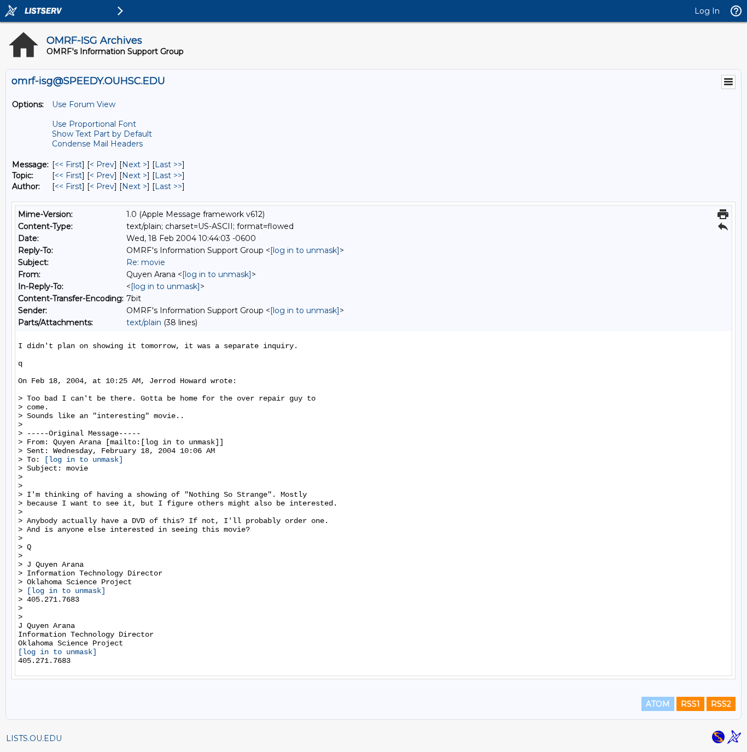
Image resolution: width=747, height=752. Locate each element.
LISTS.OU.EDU (34, 738)
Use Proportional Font (94, 124)
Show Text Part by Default (102, 134)
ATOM (658, 704)
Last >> (168, 164)
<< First (68, 164)
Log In (707, 11)
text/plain (143, 322)
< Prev (102, 164)
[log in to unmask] (305, 250)
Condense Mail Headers (97, 144)
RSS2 (721, 704)
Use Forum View (83, 104)
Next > (134, 164)
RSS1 (690, 704)
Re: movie (145, 262)
